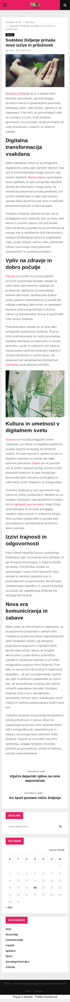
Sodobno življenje (17, 93)
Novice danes (37, 177)
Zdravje (10, 276)
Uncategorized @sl (17, 961)
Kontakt (38, 991)
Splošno (10, 35)
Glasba (36, 463)
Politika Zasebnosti (46, 996)
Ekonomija (12, 934)
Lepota (10, 945)
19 (34, 887)
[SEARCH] (60, 826)
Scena (10, 439)
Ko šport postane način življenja (35, 798)
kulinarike (12, 364)
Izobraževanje (14, 939)
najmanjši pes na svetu (29, 504)
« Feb (9, 907)
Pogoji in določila (23, 996)
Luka (11, 50)
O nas (28, 991)
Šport (9, 956)
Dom (8, 929)
